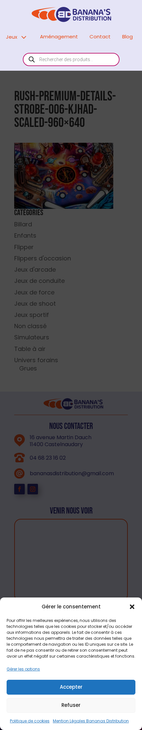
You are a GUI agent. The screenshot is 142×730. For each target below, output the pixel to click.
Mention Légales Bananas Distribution (91, 721)
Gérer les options (23, 669)
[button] (132, 606)
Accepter (71, 686)
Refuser (71, 705)
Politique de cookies (30, 721)
